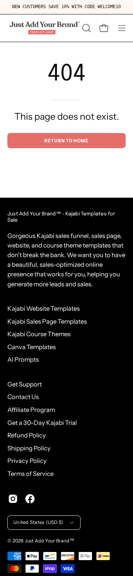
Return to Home (66, 140)
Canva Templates (31, 347)
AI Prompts (23, 359)
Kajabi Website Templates (43, 308)
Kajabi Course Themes (39, 334)
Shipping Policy (29, 448)
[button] (86, 28)
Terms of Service (30, 473)
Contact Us (23, 397)
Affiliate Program (31, 409)
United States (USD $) (38, 522)
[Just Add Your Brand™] (43, 28)
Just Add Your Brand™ (49, 540)
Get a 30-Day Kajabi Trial (42, 422)
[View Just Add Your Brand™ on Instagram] (12, 498)
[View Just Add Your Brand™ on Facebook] (29, 498)
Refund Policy (26, 435)
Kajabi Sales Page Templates (47, 321)
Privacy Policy (27, 460)
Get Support (24, 384)
